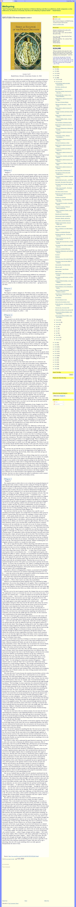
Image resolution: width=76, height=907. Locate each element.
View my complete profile (58, 24)
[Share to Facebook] (22, 858)
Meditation (57, 256)
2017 (55, 351)
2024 (55, 73)
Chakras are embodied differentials (62, 232)
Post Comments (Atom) (13, 903)
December (58, 79)
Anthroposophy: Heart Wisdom (62, 269)
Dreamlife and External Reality (61, 214)
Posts (56, 402)
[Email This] (17, 858)
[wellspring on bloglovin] (59, 396)
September (58, 322)
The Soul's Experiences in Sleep (62, 142)
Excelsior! (57, 254)
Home (26, 900)
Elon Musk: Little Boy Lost (61, 87)
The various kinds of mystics (61, 191)
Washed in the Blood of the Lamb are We (64, 309)
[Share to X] (20, 858)
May (57, 331)
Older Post (46, 900)
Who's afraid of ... (59, 89)
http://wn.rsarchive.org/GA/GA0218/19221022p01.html (24, 856)
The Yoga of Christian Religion (61, 102)
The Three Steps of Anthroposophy (62, 170)
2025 (55, 71)
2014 (55, 357)
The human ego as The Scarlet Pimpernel (64, 259)
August (57, 324)
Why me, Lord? (58, 267)
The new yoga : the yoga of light (62, 307)
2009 (55, 368)
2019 (55, 346)
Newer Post (4, 900)
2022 (55, 77)
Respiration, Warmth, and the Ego (62, 218)
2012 (55, 362)
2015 (55, 355)
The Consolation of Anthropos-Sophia (63, 122)
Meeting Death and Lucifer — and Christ (64, 180)
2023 (55, 75)
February (58, 337)
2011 (55, 364)
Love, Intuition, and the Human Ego (63, 220)
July (57, 326)
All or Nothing (58, 297)
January (57, 339)
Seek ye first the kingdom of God (62, 302)
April (57, 333)
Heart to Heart (58, 271)
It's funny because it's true (61, 299)
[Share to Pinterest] (23, 858)
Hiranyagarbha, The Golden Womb (62, 264)
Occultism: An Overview (60, 197)
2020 (55, 344)
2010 (55, 366)
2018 (55, 349)
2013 (55, 360)
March (57, 335)
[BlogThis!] (19, 858)
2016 (55, 353)
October (57, 320)
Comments (57, 404)
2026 (55, 69)
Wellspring (8, 6)
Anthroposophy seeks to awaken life (63, 216)
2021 (55, 342)
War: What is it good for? (60, 226)
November (58, 81)
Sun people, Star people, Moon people (63, 182)
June (57, 328)
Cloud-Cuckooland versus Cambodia (63, 284)
